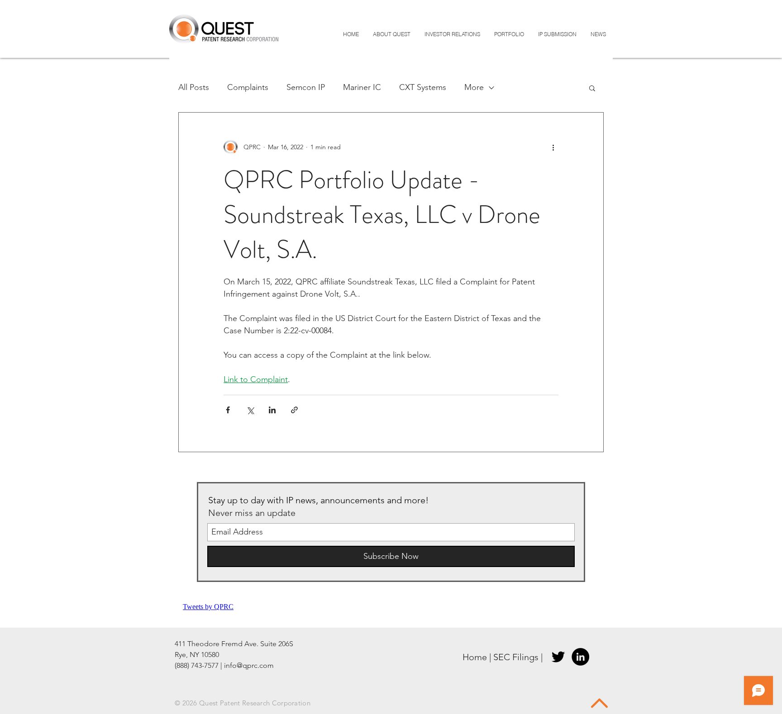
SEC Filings (516, 657)
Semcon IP (305, 87)
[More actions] (553, 147)
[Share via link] (294, 410)
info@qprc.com (249, 665)
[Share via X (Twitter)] (250, 410)
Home (475, 657)
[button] (592, 89)
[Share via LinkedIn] (272, 410)
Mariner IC (362, 87)
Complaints (247, 87)
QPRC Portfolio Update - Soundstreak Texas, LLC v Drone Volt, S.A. (382, 214)
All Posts (193, 87)
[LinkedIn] (580, 657)
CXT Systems (422, 87)
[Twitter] (558, 657)
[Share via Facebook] (228, 410)
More (474, 87)
